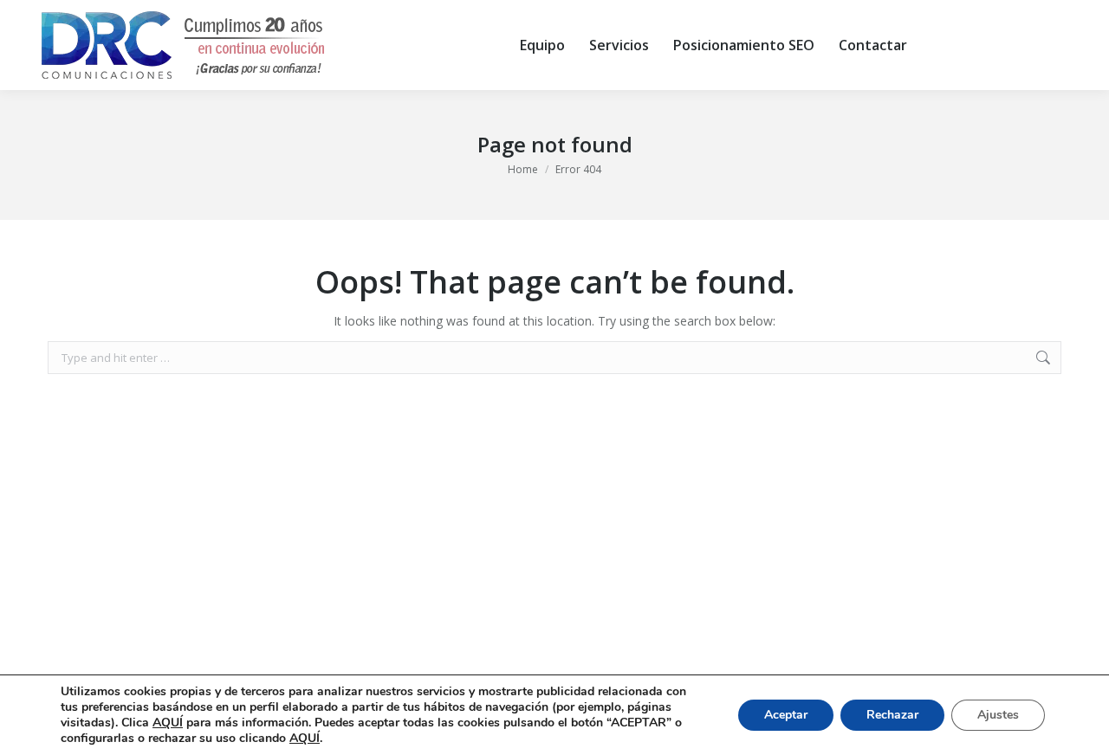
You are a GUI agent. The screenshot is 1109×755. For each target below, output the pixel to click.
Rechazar (892, 715)
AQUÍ (167, 722)
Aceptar (785, 715)
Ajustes (998, 715)
